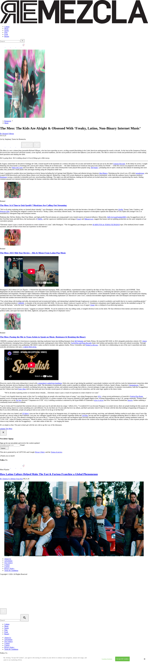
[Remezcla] (74, 23)
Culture (6, 27)
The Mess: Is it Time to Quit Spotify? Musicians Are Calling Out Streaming (33, 205)
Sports (6, 30)
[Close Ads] (3, 433)
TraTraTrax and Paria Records (81, 343)
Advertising (8, 561)
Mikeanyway (88, 219)
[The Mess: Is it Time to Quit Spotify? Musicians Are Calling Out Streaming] (12, 197)
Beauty (6, 36)
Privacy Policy (40, 452)
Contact (7, 565)
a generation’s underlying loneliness (49, 383)
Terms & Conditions (11, 570)
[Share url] (37, 145)
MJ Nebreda (79, 341)
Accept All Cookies (122, 659)
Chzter (92, 305)
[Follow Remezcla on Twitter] (8, 468)
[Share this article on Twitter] (13, 147)
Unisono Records (119, 164)
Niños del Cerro (17, 168)
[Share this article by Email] (18, 147)
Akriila (120, 209)
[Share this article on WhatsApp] (2, 147)
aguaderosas (140, 173)
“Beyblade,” (94, 168)
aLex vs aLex (98, 400)
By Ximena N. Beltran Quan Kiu (11, 479)
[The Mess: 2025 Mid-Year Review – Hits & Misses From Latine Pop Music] (12, 245)
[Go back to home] (74, 607)
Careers (7, 567)
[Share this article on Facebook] (8, 147)
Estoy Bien (22, 389)
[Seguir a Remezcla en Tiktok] (23, 47)
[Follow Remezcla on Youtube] (18, 468)
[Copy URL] (27, 145)
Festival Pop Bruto (136, 396)
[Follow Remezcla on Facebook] (2, 47)
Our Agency (8, 563)
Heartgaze (3, 177)
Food (6, 34)
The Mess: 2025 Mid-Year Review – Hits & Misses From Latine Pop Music (33, 253)
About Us (7, 559)
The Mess (9, 429)
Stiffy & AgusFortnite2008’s (117, 217)
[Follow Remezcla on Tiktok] (23, 468)
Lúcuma (85, 415)
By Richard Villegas (7, 134)
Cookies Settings (107, 659)
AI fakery (25, 413)
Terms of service (56, 452)
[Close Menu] (3, 611)
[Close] (144, 659)
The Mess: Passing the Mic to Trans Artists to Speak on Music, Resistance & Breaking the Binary (43, 337)
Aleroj (144, 341)
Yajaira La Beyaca (91, 345)
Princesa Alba (4, 211)
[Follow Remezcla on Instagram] (13, 47)
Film (5, 32)
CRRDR (21, 303)
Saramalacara (133, 385)
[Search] (22, 41)
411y (99, 396)
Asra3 (79, 219)
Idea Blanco (103, 173)
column (2, 429)
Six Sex (18, 400)
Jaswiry (130, 400)
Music (6, 29)
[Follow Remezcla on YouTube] (18, 47)
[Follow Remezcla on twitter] (8, 47)
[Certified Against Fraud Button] (7, 583)
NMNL (40, 219)
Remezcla (7, 121)
